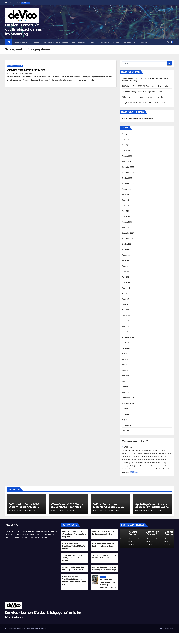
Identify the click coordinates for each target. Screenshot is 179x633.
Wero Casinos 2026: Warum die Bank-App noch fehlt (67, 505)
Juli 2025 (125, 194)
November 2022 (128, 337)
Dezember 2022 (128, 332)
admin (29, 74)
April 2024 (126, 277)
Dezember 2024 (128, 233)
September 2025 (128, 183)
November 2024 (128, 238)
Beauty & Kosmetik (100, 42)
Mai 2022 (125, 370)
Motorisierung (79, 42)
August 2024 (126, 255)
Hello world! (148, 118)
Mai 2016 (125, 431)
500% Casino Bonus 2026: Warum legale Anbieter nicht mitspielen (24, 507)
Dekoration (129, 42)
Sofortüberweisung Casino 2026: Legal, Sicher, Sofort (142, 92)
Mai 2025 (125, 205)
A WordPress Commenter (131, 118)
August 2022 (126, 354)
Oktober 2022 (127, 343)
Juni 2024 (125, 266)
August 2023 (126, 293)
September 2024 (128, 249)
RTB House (134, 472)
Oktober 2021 (127, 409)
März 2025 (126, 216)
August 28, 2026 (17, 510)
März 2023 (126, 315)
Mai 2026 (125, 140)
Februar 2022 (127, 387)
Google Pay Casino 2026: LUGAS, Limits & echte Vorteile (143, 103)
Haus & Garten (21, 42)
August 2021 (126, 420)
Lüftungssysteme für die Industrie (26, 69)
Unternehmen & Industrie (56, 42)
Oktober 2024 (127, 244)
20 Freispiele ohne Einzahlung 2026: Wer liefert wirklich (143, 97)
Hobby (116, 42)
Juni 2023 (125, 299)
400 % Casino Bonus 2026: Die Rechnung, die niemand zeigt (145, 86)
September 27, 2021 (16, 74)
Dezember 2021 (128, 398)
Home (161, 628)
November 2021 (128, 403)
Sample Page (169, 628)
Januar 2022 (126, 392)
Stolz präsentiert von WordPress (15, 628)
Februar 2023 (127, 321)
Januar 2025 (126, 227)
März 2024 (126, 282)
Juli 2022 (125, 359)
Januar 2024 (126, 288)
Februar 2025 (127, 222)
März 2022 (126, 381)
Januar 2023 (126, 326)
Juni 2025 (125, 200)
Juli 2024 (125, 260)
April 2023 (126, 310)
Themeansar (42, 628)
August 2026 (126, 134)
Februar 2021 (127, 425)
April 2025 (126, 211)
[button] (168, 42)
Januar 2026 (126, 161)
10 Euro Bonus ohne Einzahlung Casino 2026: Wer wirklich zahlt (107, 507)
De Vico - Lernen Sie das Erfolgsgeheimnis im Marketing (23, 29)
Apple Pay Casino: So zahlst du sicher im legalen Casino (152, 505)
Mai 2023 (125, 304)
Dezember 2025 (128, 167)
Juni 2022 (125, 365)
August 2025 (126, 189)
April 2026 (126, 145)
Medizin (36, 42)
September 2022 (128, 348)
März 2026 (126, 151)
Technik (143, 42)
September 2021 (128, 414)
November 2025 (128, 172)
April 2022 (126, 376)
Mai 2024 (125, 271)
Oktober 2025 (127, 178)
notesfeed (30, 510)
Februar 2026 (127, 156)
